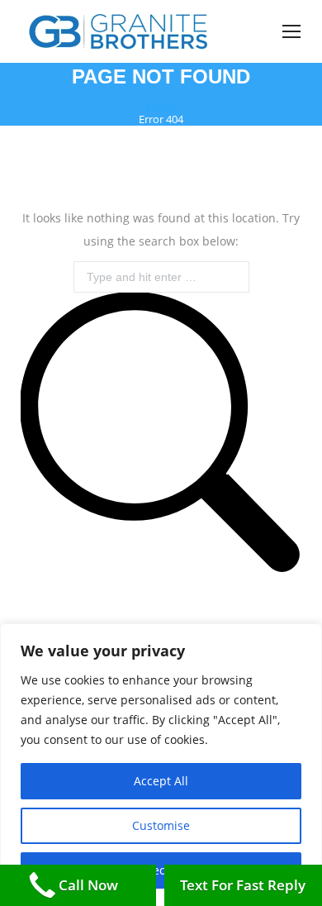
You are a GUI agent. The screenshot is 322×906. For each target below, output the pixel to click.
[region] (161, 764)
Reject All (161, 870)
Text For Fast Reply (242, 884)
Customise (161, 825)
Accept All (161, 781)
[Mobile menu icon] (291, 31)
